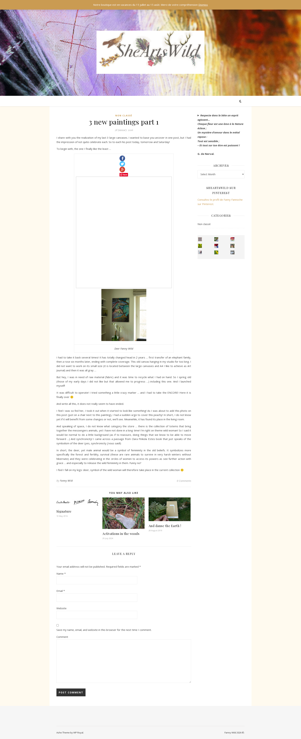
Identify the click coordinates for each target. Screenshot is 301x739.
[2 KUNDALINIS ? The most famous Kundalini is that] (200, 252)
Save (125, 174)
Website (61, 608)
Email (60, 591)
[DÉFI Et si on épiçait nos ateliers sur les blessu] (232, 252)
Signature (64, 511)
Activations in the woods (120, 534)
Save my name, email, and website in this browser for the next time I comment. (104, 630)
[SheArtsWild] (150, 52)
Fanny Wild (66, 480)
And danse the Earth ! (165, 526)
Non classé (123, 115)
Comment (62, 637)
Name (61, 573)
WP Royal (78, 732)
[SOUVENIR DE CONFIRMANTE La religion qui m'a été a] (216, 252)
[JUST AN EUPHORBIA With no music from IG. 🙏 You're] (200, 246)
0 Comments (184, 480)
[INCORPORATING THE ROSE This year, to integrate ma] (216, 239)
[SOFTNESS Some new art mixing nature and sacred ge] (200, 239)
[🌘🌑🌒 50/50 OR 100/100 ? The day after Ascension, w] (216, 246)
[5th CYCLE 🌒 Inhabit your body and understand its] (232, 239)
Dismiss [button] (203, 4)
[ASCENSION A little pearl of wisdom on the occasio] (232, 246)
